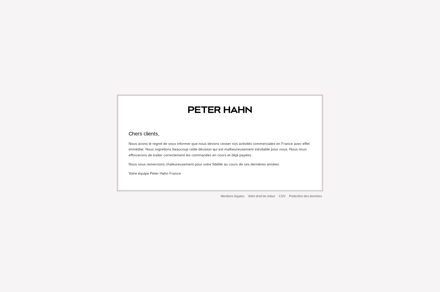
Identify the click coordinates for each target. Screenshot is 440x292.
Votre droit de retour (261, 196)
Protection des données (305, 196)
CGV (282, 196)
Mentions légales (232, 196)
